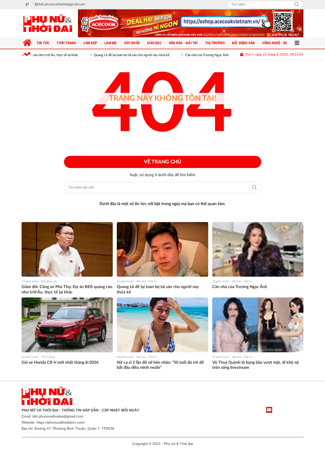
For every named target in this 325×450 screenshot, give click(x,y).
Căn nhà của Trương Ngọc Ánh (197, 55)
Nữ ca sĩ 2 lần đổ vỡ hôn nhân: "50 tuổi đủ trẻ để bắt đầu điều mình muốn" (160, 365)
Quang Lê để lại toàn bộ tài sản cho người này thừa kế (122, 55)
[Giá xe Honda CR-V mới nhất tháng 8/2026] (67, 324)
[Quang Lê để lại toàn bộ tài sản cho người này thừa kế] (162, 249)
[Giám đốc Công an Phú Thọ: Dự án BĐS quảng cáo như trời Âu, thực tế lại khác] (67, 249)
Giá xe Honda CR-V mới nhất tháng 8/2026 (60, 362)
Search (296, 4)
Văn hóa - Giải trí (146, 281)
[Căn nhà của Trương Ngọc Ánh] (257, 249)
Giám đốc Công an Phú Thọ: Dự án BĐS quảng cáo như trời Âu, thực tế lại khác (67, 289)
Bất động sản (49, 281)
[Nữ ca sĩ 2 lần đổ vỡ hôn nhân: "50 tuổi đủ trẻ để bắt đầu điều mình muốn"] (162, 324)
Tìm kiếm (254, 187)
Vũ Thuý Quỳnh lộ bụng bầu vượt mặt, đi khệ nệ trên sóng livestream (255, 365)
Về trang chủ (162, 161)
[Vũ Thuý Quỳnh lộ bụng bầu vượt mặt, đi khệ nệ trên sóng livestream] (257, 324)
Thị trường (48, 357)
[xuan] (190, 23)
